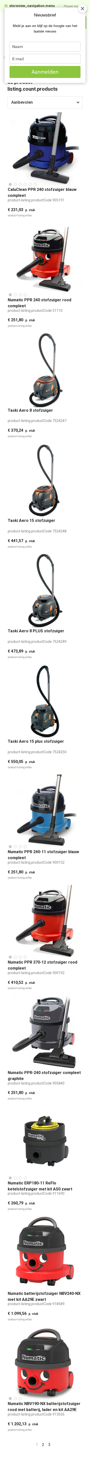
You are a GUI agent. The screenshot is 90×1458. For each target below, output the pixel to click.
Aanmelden (45, 71)
